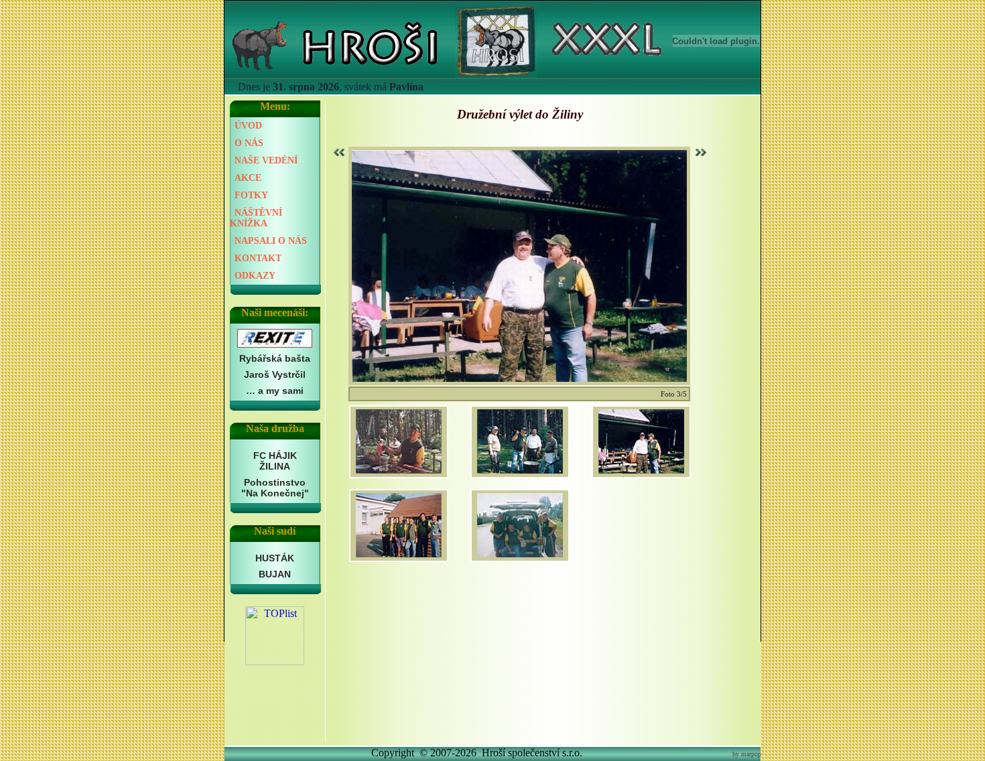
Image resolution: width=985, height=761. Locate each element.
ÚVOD (248, 126)
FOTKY (251, 195)
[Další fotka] (700, 152)
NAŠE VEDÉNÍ (266, 160)
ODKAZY (255, 276)
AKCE (248, 178)
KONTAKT (258, 258)
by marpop (746, 754)
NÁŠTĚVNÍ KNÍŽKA (256, 218)
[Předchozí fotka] (340, 152)
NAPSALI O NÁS (271, 241)
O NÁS (249, 143)
